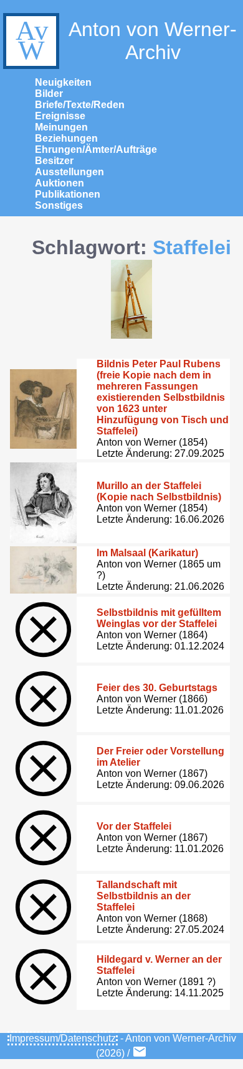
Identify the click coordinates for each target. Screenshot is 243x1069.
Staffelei (192, 247)
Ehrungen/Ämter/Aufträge (96, 149)
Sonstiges (59, 205)
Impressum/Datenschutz (62, 1038)
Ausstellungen (69, 172)
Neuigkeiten (63, 82)
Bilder (49, 93)
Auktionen (59, 183)
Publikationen (67, 194)
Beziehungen (66, 138)
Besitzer (54, 160)
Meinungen (61, 127)
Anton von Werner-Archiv (153, 40)
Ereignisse (60, 116)
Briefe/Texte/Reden (80, 104)
